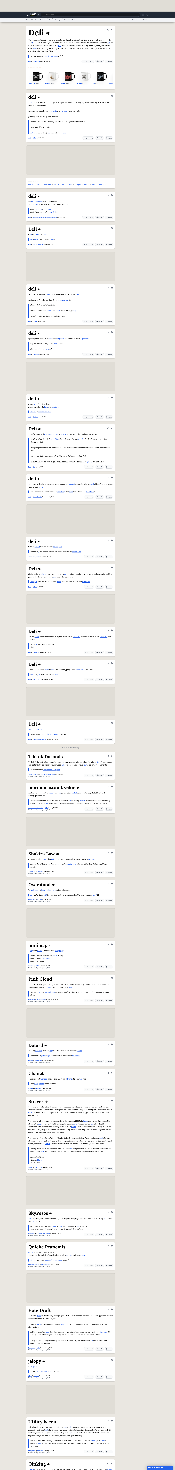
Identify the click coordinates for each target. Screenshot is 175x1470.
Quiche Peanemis (33, 1265)
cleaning (94, 1440)
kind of (74, 793)
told (45, 895)
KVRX (46, 808)
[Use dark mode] (147, 14)
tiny (59, 45)
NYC (52, 669)
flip (80, 1079)
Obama (40, 1160)
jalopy (30, 1376)
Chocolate (76, 637)
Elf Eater (39, 899)
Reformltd (41, 871)
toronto (54, 111)
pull (36, 1371)
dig (74, 310)
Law (44, 859)
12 (29, 984)
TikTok (46, 769)
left (92, 1340)
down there (90, 492)
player (55, 955)
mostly (39, 951)
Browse (42, 20)
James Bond (42, 1371)
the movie (58, 1260)
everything (59, 951)
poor (105, 1218)
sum (56, 674)
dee (30, 234)
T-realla (35, 321)
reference (34, 204)
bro (58, 769)
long (51, 1051)
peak (83, 1255)
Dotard (30, 1060)
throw (58, 310)
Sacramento (63, 300)
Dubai (59, 864)
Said (63, 765)
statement (51, 890)
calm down (76, 1055)
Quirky (30, 1252)
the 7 (95, 895)
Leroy (32, 895)
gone (75, 1124)
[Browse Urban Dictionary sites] (32, 14)
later (39, 349)
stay (47, 349)
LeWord (38, 966)
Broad (30, 102)
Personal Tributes (70, 20)
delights (78, 184)
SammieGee (36, 61)
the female (48, 434)
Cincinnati (103, 1332)
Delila (94, 184)
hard (33, 1221)
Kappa (85, 1121)
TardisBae (38, 1088)
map (31, 951)
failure (73, 1127)
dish (56, 734)
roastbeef (60, 492)
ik (38, 551)
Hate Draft (31, 1348)
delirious (102, 184)
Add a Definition (131, 20)
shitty (32, 1366)
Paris (60, 1226)
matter (48, 56)
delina (69, 184)
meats (40, 487)
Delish (56, 184)
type (48, 133)
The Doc (35, 417)
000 (78, 1226)
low (85, 765)
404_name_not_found (43, 1234)
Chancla (30, 1088)
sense (79, 1051)
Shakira (69, 864)
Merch (110, 61)
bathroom (86, 582)
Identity (57, 20)
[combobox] (90, 15)
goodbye (85, 338)
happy (52, 992)
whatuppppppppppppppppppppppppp (45, 217)
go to (39, 674)
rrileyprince (36, 557)
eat (108, 42)
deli (29, 138)
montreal (63, 111)
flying (69, 1079)
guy (38, 992)
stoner (45, 234)
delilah (30, 184)
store (44, 574)
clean (78, 294)
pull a (36, 239)
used (51, 338)
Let (31, 239)
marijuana (55, 407)
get (49, 1055)
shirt (55, 343)
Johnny (33, 133)
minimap (30, 966)
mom (36, 1083)
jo (33, 647)
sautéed (46, 734)
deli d (34, 138)
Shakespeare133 (38, 245)
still (56, 56)
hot (49, 209)
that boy (39, 209)
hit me (41, 1083)
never (34, 48)
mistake (91, 859)
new (32, 201)
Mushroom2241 (45, 1265)
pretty (47, 992)
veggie (52, 734)
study (101, 1138)
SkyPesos (31, 1234)
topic (43, 890)
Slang (37, 234)
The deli (33, 412)
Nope (40, 1443)
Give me (33, 1260)
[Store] (143, 14)
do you (43, 958)
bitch (71, 492)
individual (38, 1051)
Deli (29, 61)
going (43, 1055)
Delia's (38, 184)
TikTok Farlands (33, 774)
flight (54, 1226)
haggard (71, 484)
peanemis (48, 1260)
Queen (89, 461)
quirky (68, 1255)
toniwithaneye (41, 1000)
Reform (54, 859)
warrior (82, 800)
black (80, 439)
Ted (34, 467)
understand (35, 890)
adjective (60, 338)
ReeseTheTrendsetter (40, 739)
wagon (51, 793)
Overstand (31, 899)
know (48, 958)
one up (51, 239)
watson (36, 1376)
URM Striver (38, 1167)
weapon (43, 1079)
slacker (31, 1112)
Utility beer (31, 1451)
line (69, 800)
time (98, 762)
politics (47, 1144)
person (63, 133)
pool (103, 1440)
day (65, 1427)
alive (60, 547)
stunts (50, 1371)
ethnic (63, 434)
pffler (38, 1348)
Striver (30, 1167)
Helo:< (35, 587)
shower (49, 310)
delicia (86, 184)
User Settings (144, 20)
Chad (47, 1332)
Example (33, 582)
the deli (52, 212)
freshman (38, 201)
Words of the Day (31, 20)
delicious (47, 184)
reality (71, 987)
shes (53, 56)
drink (55, 577)
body (56, 434)
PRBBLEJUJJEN (37, 680)
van (60, 793)
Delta (30, 1218)
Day (47, 803)
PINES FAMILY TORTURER (47, 774)
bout (33, 674)
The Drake (36, 354)
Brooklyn (79, 669)
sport (62, 1324)
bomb (59, 582)
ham (46, 407)
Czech (37, 637)
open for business (44, 412)
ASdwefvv (36, 652)
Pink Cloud (31, 1000)
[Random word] (138, 14)
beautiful (54, 439)
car (35, 1366)
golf (46, 1430)
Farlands (53, 769)
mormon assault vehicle (35, 808)
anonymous (38, 1060)
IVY (71, 1148)
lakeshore (40, 1451)
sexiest (37, 547)
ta (36, 644)
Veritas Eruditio (37, 497)
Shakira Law (31, 871)
